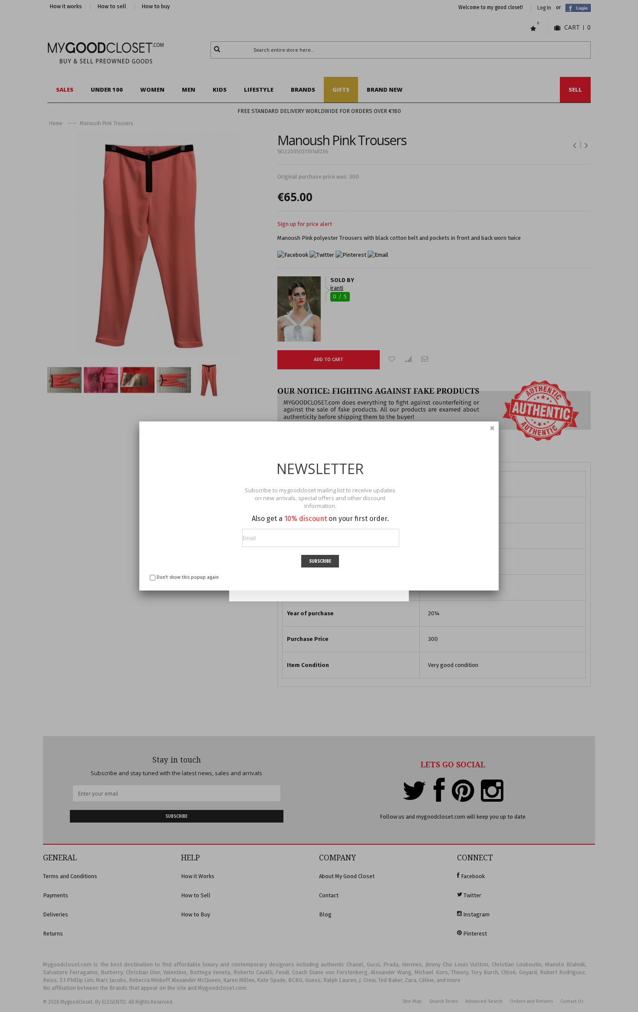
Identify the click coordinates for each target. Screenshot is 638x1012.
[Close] (492, 428)
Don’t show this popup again (188, 577)
